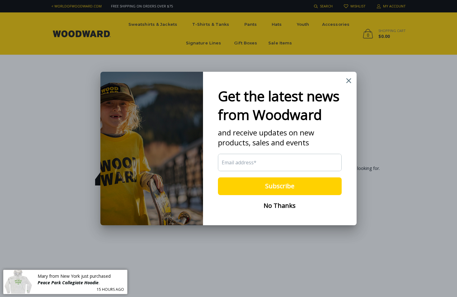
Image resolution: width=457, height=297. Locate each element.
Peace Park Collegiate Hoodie (68, 282)
